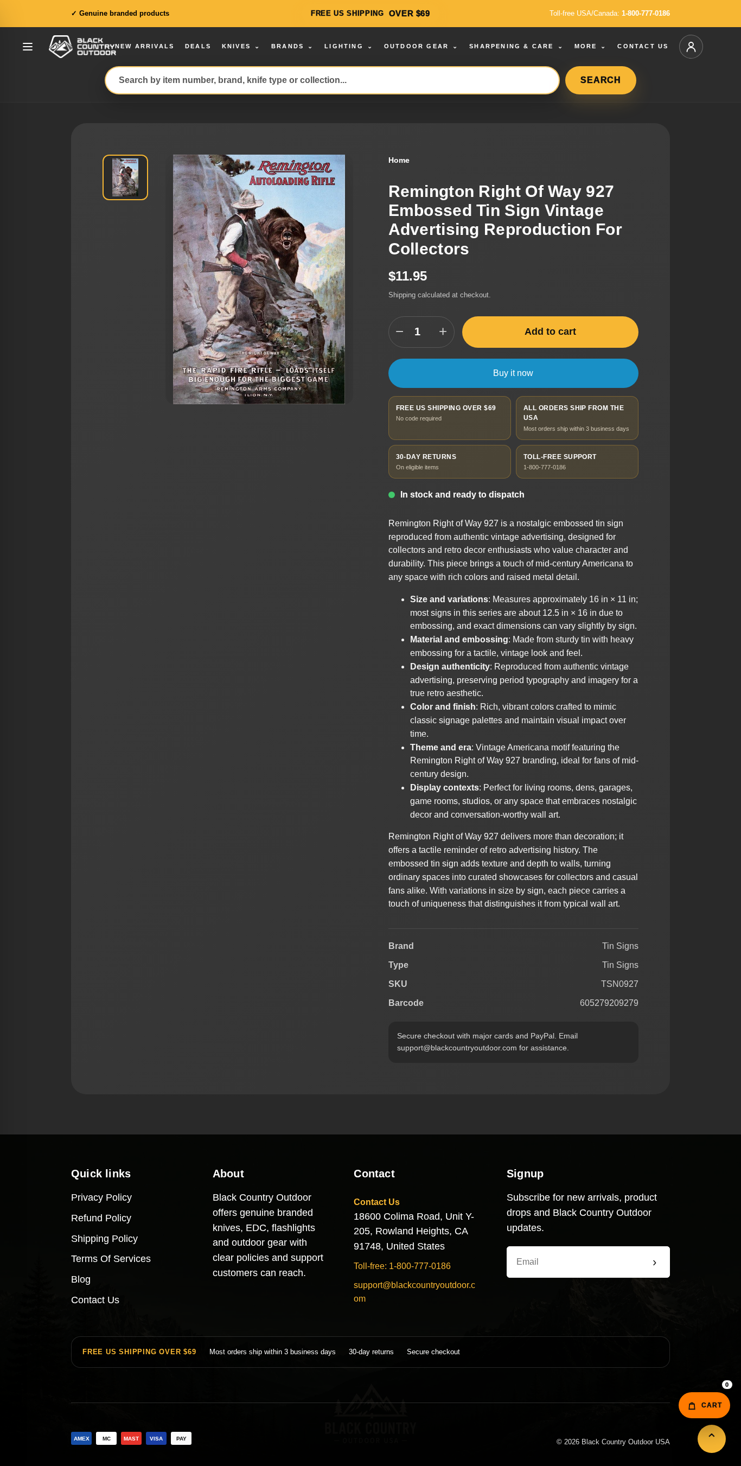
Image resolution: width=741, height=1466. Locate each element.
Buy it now (513, 373)
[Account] (691, 47)
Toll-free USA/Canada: (610, 13)
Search (600, 80)
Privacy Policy (101, 1197)
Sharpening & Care (516, 46)
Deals (198, 46)
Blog (81, 1279)
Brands (292, 46)
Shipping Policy (104, 1238)
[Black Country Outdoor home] (97, 46)
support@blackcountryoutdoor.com (414, 1291)
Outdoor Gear (421, 46)
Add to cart (550, 331)
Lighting (348, 46)
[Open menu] (28, 47)
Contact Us (95, 1300)
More (590, 46)
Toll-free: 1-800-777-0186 (402, 1266)
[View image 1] (125, 177)
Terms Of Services (111, 1258)
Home (399, 160)
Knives (241, 46)
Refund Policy (101, 1218)
